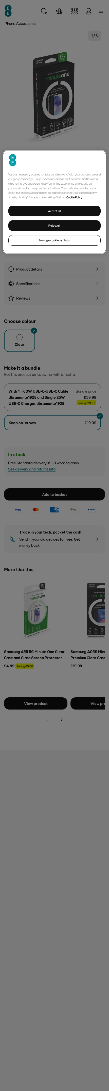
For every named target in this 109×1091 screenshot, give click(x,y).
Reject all (54, 225)
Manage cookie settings (54, 240)
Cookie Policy (74, 197)
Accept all (54, 211)
